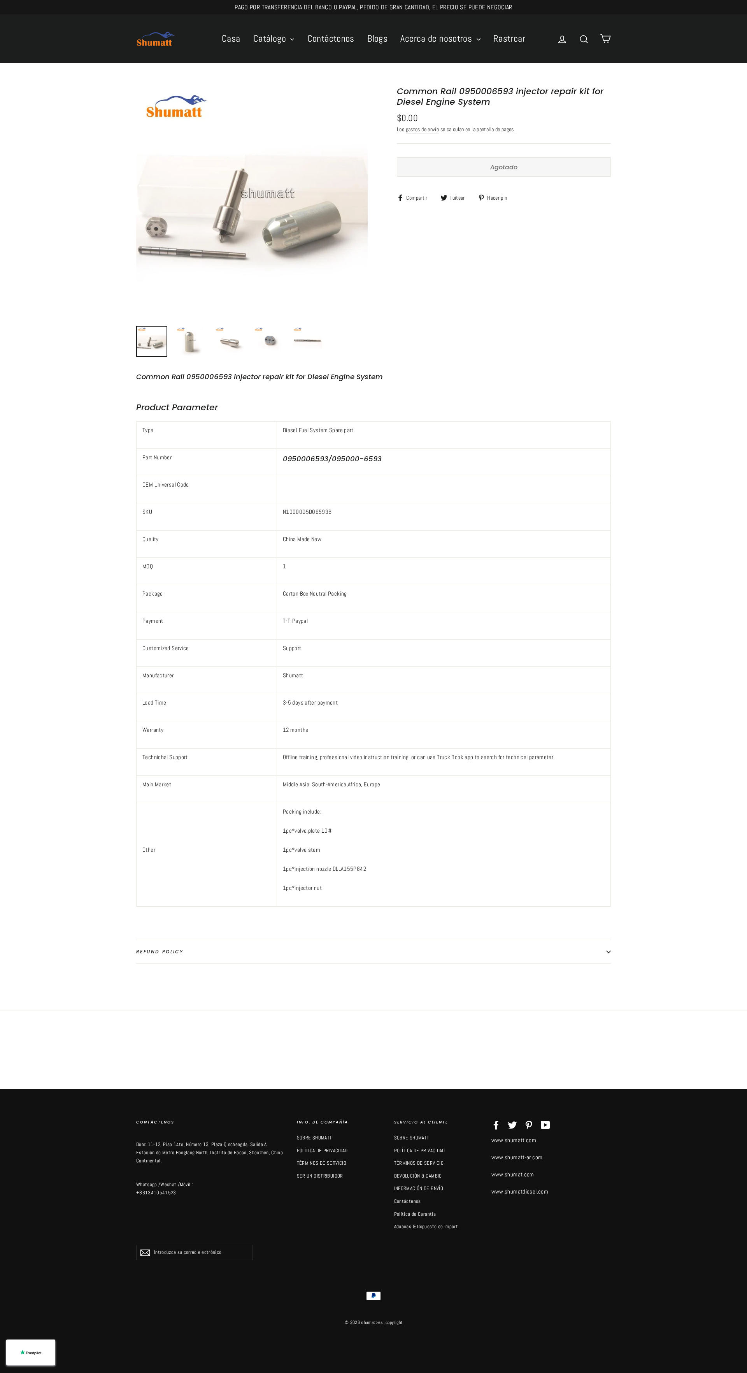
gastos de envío (422, 129)
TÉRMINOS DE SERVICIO (322, 1163)
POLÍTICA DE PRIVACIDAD (322, 1150)
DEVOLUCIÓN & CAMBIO (418, 1176)
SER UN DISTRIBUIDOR (320, 1176)
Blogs (377, 38)
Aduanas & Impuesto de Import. (426, 1226)
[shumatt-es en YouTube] (545, 1125)
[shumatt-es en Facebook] (496, 1125)
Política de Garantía (415, 1214)
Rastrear (509, 38)
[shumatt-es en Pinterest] (528, 1125)
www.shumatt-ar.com (517, 1157)
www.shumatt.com (514, 1140)
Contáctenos (330, 38)
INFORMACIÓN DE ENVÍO (419, 1188)
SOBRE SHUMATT (314, 1137)
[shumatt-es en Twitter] (512, 1125)
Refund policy (159, 951)
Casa (231, 38)
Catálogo (270, 38)
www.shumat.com (512, 1174)
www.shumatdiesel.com (520, 1191)
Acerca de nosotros (437, 38)
